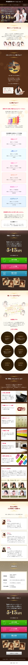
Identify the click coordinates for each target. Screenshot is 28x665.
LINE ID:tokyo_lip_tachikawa (14, 260)
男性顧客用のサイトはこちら (13, 1)
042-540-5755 (14, 273)
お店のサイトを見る (14, 653)
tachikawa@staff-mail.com (14, 267)
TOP (15, 663)
